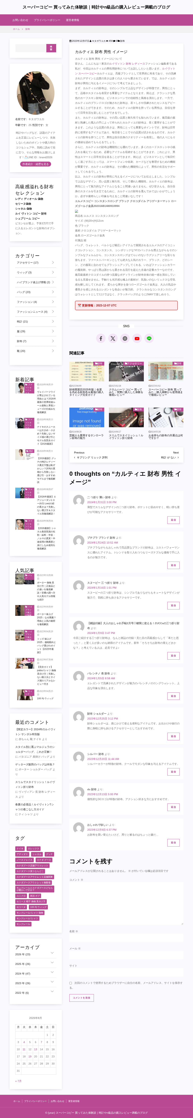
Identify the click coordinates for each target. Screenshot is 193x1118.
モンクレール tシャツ (27, 918)
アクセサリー (134, 363)
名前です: (21, 119)
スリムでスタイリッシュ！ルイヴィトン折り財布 (126, 436)
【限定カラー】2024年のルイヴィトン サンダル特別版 (35, 732)
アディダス (22, 854)
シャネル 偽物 (23, 208)
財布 (122, 41)
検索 (51, 48)
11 (24, 1049)
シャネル (36, 854)
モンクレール (23, 924)
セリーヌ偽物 (23, 203)
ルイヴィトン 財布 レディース (127, 63)
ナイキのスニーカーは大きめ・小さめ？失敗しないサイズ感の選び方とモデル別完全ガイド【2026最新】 (46, 435)
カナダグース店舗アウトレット (32, 865)
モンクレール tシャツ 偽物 (30, 912)
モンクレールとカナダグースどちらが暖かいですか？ (35, 889)
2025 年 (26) (22, 963)
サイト (73, 965)
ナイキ (20, 848)
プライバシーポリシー (47, 20)
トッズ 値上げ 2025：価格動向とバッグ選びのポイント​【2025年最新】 (46, 646)
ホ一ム (16, 1101)
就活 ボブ (35, 895)
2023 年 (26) (22, 983)
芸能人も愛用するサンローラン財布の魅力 (86, 436)
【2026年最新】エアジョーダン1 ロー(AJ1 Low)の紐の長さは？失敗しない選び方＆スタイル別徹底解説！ (46, 505)
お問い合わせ (20, 20)
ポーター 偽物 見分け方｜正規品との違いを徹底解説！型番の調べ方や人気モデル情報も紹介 (46, 591)
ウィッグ (24, 272)
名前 (73, 931)
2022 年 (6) (22, 992)
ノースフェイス (24, 860)
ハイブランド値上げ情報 (33, 282)
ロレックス (33, 848)
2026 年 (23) (22, 954)
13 (35, 1049)
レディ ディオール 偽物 (29, 198)
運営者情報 (72, 20)
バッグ (23, 292)
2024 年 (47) (22, 973)
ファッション (26, 301)
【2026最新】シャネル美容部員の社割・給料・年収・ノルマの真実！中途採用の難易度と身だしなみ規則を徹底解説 (46, 538)
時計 (22, 321)
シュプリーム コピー (27, 218)
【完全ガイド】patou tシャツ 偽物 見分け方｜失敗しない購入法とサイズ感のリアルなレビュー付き (46, 675)
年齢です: (21, 124)
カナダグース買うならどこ (30, 871)
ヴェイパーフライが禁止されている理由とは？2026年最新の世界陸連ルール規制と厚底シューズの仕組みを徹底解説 (46, 402)
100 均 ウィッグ (45, 698)
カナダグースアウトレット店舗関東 (35, 877)
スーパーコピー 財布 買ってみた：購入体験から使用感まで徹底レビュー (166, 392)
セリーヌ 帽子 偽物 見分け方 (31, 901)
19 (29, 1056)
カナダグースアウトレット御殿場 (34, 882)
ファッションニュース (31, 311)
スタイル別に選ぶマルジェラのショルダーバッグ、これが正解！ (35, 749)
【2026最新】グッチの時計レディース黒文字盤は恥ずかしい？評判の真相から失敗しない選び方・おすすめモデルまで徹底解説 (46, 470)
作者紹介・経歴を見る (35, 164)
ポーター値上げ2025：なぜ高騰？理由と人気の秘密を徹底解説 (46, 619)
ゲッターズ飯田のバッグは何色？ (35, 764)
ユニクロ (21, 895)
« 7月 (18, 1081)
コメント (76, 879)
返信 (173, 520)
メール (75, 948)
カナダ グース (44, 860)
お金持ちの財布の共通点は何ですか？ (166, 436)
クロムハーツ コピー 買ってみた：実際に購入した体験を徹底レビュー (126, 392)
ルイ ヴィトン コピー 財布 (31, 213)
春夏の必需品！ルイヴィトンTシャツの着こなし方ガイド (34, 807)
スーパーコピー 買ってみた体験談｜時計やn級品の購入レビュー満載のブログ (96, 7)
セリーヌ (21, 907)
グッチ (49, 854)
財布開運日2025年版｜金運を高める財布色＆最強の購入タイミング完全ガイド (86, 392)
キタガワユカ (98, 41)
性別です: (38, 124)
